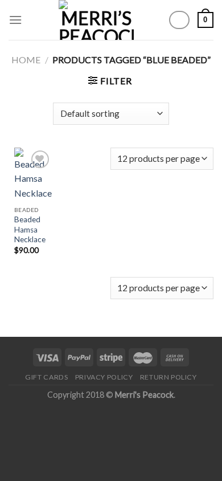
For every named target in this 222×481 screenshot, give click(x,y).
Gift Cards (46, 377)
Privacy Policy (104, 377)
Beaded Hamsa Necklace (30, 229)
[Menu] (15, 20)
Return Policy (168, 377)
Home (25, 59)
